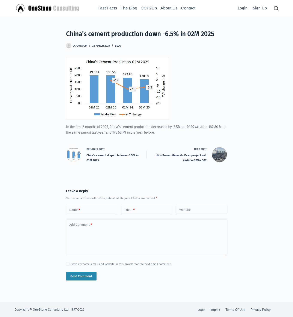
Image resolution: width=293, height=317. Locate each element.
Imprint (215, 309)
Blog (118, 45)
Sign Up (260, 8)
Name (74, 210)
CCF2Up (149, 8)
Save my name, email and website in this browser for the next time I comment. (121, 264)
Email (129, 210)
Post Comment (81, 276)
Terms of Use (235, 309)
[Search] (276, 8)
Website (185, 210)
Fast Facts (107, 8)
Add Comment (80, 225)
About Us (169, 8)
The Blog (129, 8)
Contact (188, 8)
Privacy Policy (261, 309)
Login (243, 8)
